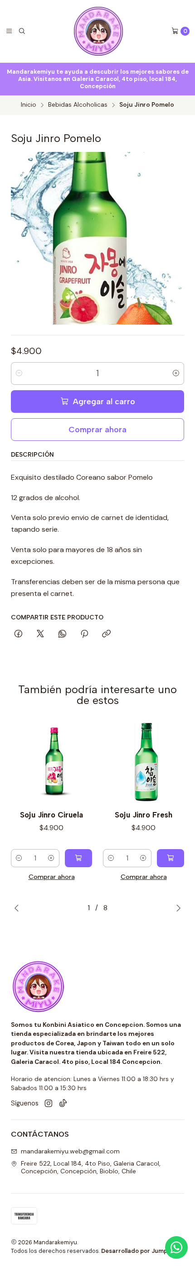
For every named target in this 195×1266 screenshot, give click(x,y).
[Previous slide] (17, 907)
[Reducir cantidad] (19, 373)
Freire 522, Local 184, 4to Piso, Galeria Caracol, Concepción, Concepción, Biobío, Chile (91, 1167)
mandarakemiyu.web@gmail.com (70, 1151)
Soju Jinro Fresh (143, 814)
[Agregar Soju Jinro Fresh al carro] (170, 858)
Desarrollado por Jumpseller (142, 1251)
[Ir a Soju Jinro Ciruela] (51, 762)
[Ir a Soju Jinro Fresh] (143, 762)
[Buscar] (21, 31)
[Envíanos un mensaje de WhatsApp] (176, 1247)
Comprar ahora (97, 429)
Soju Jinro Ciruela (51, 814)
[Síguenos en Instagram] (48, 1104)
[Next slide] (178, 907)
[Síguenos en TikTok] (63, 1104)
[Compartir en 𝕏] (40, 634)
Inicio (28, 105)
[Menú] (9, 31)
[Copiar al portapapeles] (106, 634)
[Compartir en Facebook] (18, 634)
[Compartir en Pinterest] (84, 634)
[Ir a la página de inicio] (98, 31)
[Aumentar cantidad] (176, 373)
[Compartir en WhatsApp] (62, 634)
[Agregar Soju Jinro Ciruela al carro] (78, 858)
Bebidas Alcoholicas (77, 105)
